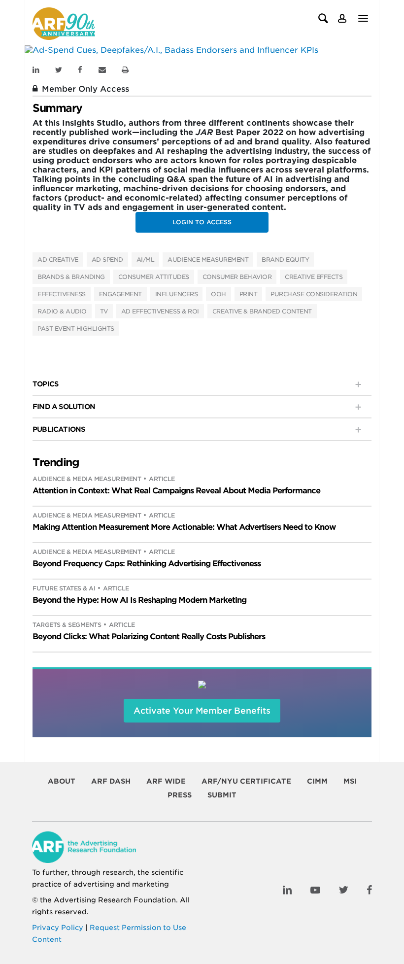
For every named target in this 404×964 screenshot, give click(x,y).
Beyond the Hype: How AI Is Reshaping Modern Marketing (139, 600)
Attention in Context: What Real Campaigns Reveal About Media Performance (176, 490)
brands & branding (71, 276)
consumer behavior (237, 276)
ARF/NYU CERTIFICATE (246, 781)
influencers (176, 294)
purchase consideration (313, 294)
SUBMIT (221, 795)
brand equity (285, 259)
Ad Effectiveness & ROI (160, 311)
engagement (120, 294)
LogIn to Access (202, 222)
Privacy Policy (57, 927)
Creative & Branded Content (262, 311)
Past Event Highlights (75, 328)
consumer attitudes (153, 276)
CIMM (317, 781)
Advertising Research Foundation (115, 900)
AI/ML (145, 259)
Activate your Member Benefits (202, 711)
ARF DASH (111, 781)
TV (104, 311)
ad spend (107, 259)
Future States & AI (64, 588)
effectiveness (61, 294)
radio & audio (62, 311)
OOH (218, 294)
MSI (350, 781)
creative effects (313, 276)
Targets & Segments (67, 624)
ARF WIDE (166, 781)
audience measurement (208, 259)
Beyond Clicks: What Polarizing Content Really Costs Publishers (149, 636)
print (248, 294)
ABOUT (61, 781)
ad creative (57, 259)
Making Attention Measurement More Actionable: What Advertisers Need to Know (184, 527)
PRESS (180, 795)
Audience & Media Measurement (87, 478)
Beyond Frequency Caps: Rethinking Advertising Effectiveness (147, 563)
